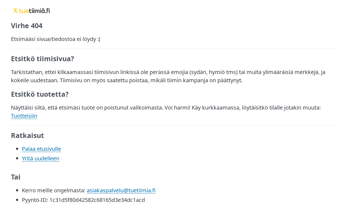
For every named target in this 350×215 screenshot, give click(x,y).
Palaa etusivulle (41, 148)
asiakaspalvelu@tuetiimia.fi (121, 190)
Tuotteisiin (24, 115)
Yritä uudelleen (40, 158)
